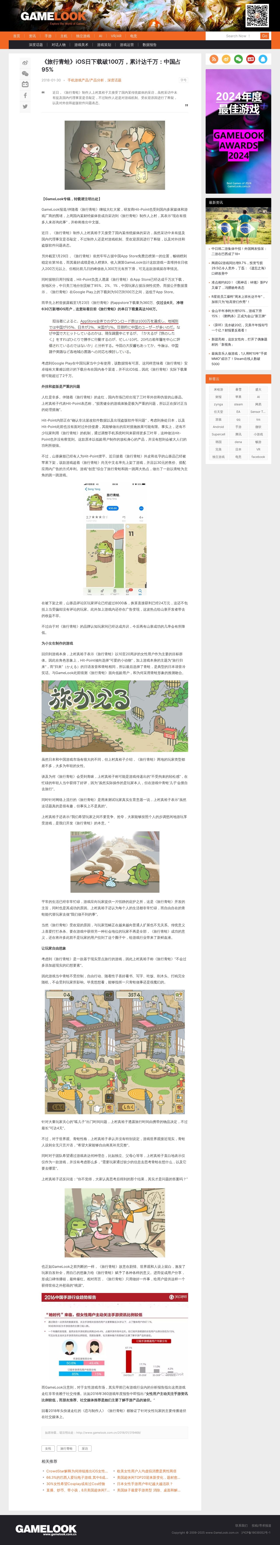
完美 (218, 449)
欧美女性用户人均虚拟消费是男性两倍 (147, 1471)
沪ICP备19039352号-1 (256, 1532)
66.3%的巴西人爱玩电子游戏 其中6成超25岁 (78, 1477)
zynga (218, 404)
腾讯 (238, 434)
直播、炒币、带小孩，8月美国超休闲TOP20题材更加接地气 (78, 1490)
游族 (218, 419)
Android (218, 427)
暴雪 (238, 389)
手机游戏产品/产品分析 (86, 80)
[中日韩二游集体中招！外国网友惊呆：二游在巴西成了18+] (238, 229)
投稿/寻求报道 (261, 1525)
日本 (238, 449)
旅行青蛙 (66, 1448)
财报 (218, 397)
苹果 (238, 397)
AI (100, 36)
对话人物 (59, 44)
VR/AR (116, 36)
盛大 (258, 389)
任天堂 (218, 411)
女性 (48, 1448)
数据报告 (150, 44)
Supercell (218, 434)
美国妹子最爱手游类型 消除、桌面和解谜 (149, 1490)
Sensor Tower (259, 411)
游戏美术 (81, 44)
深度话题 (36, 44)
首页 (16, 36)
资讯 (32, 36)
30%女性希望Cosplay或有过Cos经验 (75, 1484)
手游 (48, 36)
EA (238, 411)
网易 (258, 404)
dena (238, 442)
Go (264, 35)
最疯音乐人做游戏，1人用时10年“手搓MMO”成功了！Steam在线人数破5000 (239, 358)
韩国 (218, 442)
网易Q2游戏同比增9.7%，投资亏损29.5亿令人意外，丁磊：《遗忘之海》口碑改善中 (240, 268)
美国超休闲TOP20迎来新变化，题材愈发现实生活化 (149, 1477)
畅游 (258, 442)
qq (238, 419)
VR (258, 449)
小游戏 (258, 434)
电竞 (133, 36)
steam (238, 404)
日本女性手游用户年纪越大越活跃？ (145, 1484)
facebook (258, 457)
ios (258, 419)
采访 (85, 1448)
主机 (63, 36)
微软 (258, 427)
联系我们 (241, 1525)
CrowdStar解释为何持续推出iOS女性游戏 (78, 1471)
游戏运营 (127, 44)
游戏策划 (104, 44)
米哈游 (218, 389)
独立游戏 (83, 36)
